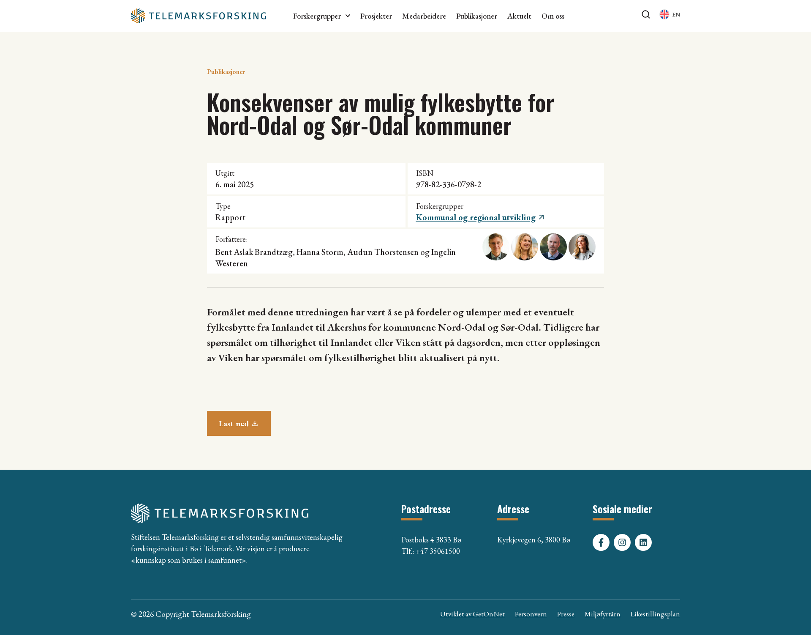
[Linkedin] (643, 542)
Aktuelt (519, 16)
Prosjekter (376, 16)
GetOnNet (489, 614)
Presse (565, 614)
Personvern (531, 614)
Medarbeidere (424, 16)
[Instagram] (622, 542)
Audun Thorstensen (383, 251)
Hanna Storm (320, 251)
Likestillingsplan (655, 614)
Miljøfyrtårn (602, 614)
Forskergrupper (317, 16)
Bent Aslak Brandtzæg (254, 251)
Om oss (553, 16)
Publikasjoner (476, 16)
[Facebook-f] (601, 542)
